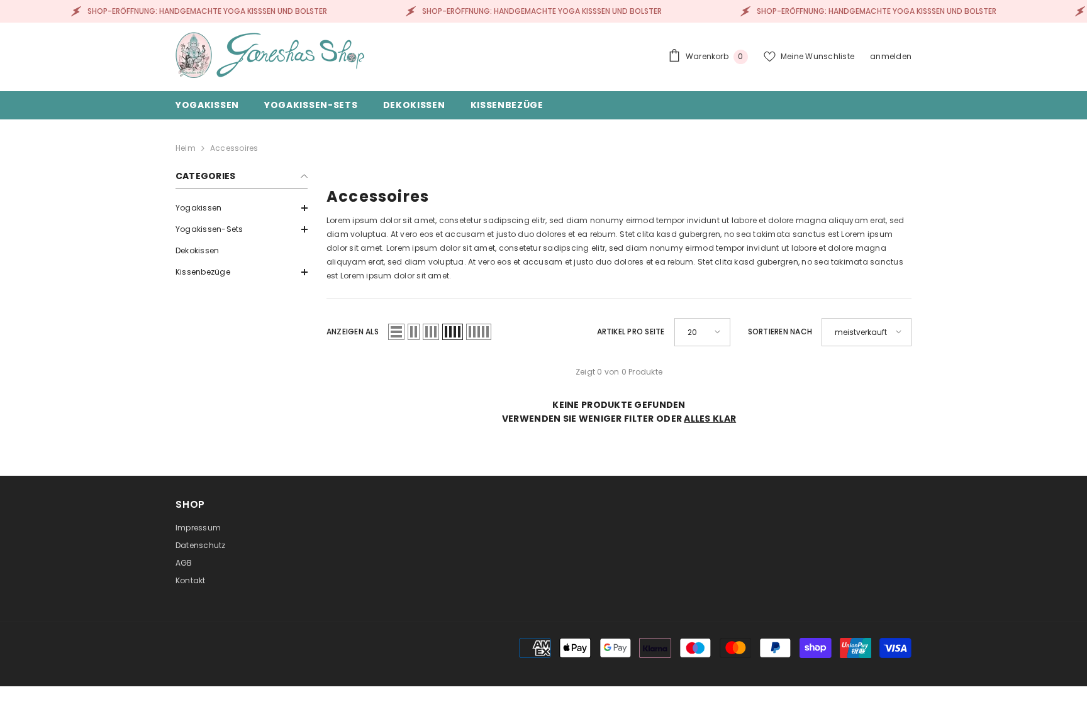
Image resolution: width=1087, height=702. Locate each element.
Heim (186, 148)
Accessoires (234, 148)
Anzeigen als (352, 331)
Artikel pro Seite (631, 331)
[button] (242, 208)
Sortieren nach (780, 331)
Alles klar (710, 418)
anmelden (890, 56)
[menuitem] (242, 208)
